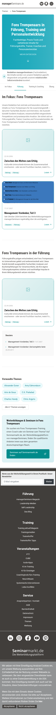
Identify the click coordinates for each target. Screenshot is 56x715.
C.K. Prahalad (28, 392)
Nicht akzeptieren (27, 706)
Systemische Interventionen (28, 583)
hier (40, 701)
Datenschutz (28, 613)
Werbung (28, 625)
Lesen (46, 172)
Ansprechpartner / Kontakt (28, 601)
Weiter (49, 481)
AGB (28, 605)
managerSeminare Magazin (28, 499)
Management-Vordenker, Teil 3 (20, 213)
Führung (20, 87)
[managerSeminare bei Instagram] (19, 638)
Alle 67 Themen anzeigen (15, 407)
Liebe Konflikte (28, 587)
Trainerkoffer (28, 536)
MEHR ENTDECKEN (28, 54)
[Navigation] (52, 3)
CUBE (28, 558)
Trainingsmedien (28, 532)
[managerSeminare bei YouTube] (37, 638)
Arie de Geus (10, 392)
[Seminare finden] (28, 652)
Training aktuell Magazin (28, 528)
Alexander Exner (11, 385)
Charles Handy (11, 399)
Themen (5, 11)
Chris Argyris (29, 399)
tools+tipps (28, 562)
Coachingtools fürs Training (28, 575)
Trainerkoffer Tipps (28, 540)
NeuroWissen (28, 579)
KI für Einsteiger (28, 571)
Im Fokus (8, 87)
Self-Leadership (28, 507)
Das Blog (28, 512)
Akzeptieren (9, 706)
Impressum (28, 617)
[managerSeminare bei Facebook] (28, 638)
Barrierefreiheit (28, 609)
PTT (28, 554)
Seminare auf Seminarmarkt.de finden (24, 454)
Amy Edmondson (32, 385)
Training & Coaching (36, 87)
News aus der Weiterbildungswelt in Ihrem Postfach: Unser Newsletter (27, 475)
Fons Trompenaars (19, 11)
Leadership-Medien (28, 503)
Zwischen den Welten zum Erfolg (21, 160)
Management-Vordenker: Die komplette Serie (26, 347)
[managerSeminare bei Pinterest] (45, 638)
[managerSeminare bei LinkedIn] (10, 638)
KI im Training (28, 567)
